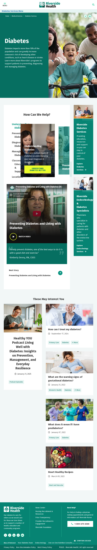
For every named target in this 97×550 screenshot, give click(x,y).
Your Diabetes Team (25, 543)
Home (7, 16)
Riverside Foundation (43, 527)
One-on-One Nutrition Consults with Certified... (66, 543)
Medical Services (17, 16)
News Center (40, 508)
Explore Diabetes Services (80, 167)
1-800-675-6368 (81, 524)
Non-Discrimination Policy (26, 547)
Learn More (69, 326)
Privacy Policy (9, 547)
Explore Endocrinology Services (82, 249)
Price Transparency (42, 518)
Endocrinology (40, 543)
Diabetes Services (10, 11)
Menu (5, 6)
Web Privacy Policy (44, 547)
